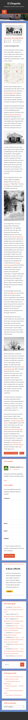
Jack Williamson (12, 293)
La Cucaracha (16, 623)
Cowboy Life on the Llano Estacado (13, 429)
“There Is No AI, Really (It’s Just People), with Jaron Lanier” (13, 609)
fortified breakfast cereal (10, 93)
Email (6, 531)
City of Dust (8, 42)
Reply (5, 480)
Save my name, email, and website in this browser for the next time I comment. (14, 548)
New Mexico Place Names (14, 114)
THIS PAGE (16, 444)
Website (6, 538)
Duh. (21, 453)
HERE (20, 447)
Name (6, 523)
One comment (17, 42)
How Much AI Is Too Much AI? (14, 695)
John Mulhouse (18, 40)
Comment (7, 498)
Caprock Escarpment (17, 237)
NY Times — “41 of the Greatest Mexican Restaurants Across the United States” (13, 628)
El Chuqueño (14, 3)
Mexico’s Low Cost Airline (11, 453)
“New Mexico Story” (16, 442)
